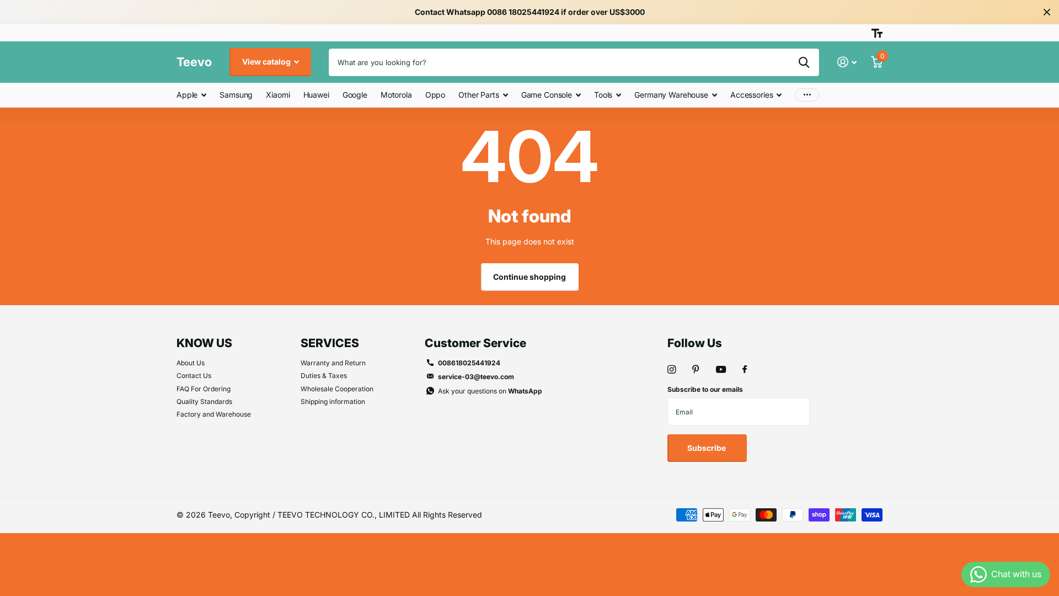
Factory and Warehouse (213, 414)
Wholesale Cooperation (337, 389)
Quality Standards (204, 401)
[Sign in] (847, 62)
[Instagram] (671, 369)
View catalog (267, 61)
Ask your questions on (490, 391)
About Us (190, 363)
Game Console (546, 94)
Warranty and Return (333, 363)
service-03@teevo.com (476, 376)
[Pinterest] (695, 369)
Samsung (236, 94)
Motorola (396, 94)
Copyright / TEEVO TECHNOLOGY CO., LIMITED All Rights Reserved (358, 514)
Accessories (751, 94)
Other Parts (478, 94)
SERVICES (330, 343)
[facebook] (744, 370)
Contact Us (193, 375)
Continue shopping (529, 276)
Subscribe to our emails (705, 389)
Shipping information (333, 401)
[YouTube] (721, 370)
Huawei (316, 94)
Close (1047, 12)
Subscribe (707, 448)
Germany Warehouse (671, 94)
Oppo (435, 94)
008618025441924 (469, 363)
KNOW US (204, 343)
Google (355, 94)
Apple (186, 94)
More (807, 95)
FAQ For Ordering (203, 389)
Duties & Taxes (324, 375)
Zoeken (804, 62)
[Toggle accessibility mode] (876, 33)
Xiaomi (278, 94)
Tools (603, 94)
